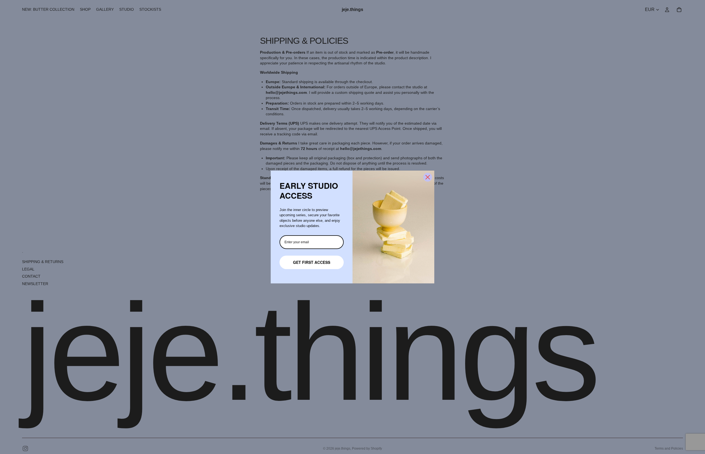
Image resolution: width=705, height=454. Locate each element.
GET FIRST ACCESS (311, 262)
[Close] (427, 177)
